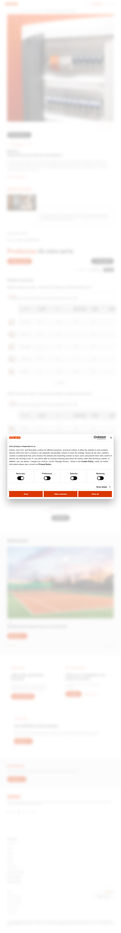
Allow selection (60, 494)
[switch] (47, 478)
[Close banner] (111, 437)
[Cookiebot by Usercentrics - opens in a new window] (95, 437)
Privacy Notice (44, 464)
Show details (101, 487)
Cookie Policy (87, 461)
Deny (26, 494)
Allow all (95, 494)
